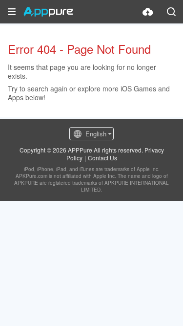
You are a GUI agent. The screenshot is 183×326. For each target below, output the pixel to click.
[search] (171, 11)
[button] (11, 11)
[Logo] (48, 12)
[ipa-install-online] (148, 11)
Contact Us (102, 157)
